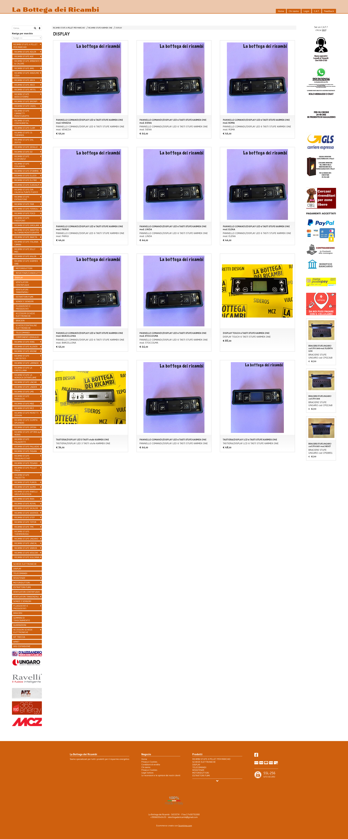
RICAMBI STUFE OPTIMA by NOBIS (27, 433)
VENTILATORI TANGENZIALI (22, 290)
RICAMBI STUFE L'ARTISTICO (21, 357)
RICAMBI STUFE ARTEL (25, 89)
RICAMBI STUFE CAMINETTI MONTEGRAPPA (21, 113)
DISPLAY (119, 28)
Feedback (329, 11)
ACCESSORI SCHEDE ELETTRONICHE (25, 314)
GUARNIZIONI (19, 625)
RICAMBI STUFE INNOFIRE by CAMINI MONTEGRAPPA (26, 231)
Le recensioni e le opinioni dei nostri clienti (160, 775)
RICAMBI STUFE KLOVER (26, 346)
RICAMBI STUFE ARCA (24, 80)
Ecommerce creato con (174, 825)
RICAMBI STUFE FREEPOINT (21, 219)
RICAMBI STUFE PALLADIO (26, 446)
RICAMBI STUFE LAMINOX (26, 363)
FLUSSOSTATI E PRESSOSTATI (23, 307)
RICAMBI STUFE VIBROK (25, 548)
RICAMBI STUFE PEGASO (26, 463)
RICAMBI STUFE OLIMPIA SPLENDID (26, 421)
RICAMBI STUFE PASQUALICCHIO (22, 457)
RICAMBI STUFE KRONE (25, 351)
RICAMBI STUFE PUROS (25, 482)
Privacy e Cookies (149, 761)
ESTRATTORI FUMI (24, 296)
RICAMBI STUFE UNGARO (26, 538)
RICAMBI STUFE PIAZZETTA (21, 476)
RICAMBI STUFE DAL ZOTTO (24, 141)
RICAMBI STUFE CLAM (24, 128)
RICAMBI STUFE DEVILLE (26, 147)
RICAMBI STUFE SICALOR (26, 508)
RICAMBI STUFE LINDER (25, 387)
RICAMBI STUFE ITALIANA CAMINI (26, 243)
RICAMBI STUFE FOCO (24, 213)
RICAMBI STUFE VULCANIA (26, 557)
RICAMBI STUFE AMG (24, 68)
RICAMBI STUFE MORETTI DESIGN (26, 414)
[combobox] (27, 38)
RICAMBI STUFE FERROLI (26, 208)
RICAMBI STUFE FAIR (24, 204)
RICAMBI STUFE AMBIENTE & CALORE (27, 62)
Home (281, 11)
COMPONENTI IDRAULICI (27, 337)
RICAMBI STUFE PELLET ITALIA (25, 469)
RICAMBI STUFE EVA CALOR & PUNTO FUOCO (26, 190)
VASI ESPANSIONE (21, 646)
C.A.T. (316, 11)
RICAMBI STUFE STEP (24, 517)
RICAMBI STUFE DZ (23, 151)
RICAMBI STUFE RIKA (24, 498)
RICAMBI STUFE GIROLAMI (26, 225)
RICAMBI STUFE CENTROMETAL (21, 121)
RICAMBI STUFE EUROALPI (26, 185)
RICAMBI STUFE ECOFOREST (21, 157)
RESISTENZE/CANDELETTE (28, 273)
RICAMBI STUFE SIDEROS (26, 512)
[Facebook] (256, 755)
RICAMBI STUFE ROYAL (25, 503)
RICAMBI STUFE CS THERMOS (23, 133)
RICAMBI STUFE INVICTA (25, 237)
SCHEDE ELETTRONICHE (25, 564)
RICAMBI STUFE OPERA (25, 427)
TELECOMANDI (23, 332)
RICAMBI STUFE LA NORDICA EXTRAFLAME (25, 376)
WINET (16, 641)
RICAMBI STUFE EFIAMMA (26, 171)
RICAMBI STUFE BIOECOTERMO (21, 95)
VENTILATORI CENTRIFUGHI (22, 283)
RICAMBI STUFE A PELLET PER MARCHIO (69, 28)
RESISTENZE (19, 578)
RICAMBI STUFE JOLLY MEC (24, 250)
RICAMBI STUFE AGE (24, 56)
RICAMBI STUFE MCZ (24, 408)
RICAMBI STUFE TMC (24, 526)
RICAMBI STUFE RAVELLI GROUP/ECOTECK (25, 492)
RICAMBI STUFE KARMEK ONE (100, 28)
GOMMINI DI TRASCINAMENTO (21, 619)
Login (306, 11)
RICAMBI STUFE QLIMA (25, 487)
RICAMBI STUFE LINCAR (25, 382)
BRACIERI (20, 320)
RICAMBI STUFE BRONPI (25, 101)
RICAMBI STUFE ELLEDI (25, 175)
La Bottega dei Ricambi (55, 9)
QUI (324, 30)
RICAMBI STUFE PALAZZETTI (21, 440)
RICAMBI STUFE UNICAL (25, 543)
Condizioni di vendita (150, 764)
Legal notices (147, 772)
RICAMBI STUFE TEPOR (25, 522)
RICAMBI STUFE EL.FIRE (25, 180)
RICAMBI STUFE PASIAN (25, 451)
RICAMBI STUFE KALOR (25, 256)
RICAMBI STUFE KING (24, 341)
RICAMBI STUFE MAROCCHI (21, 397)
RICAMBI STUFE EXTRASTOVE (21, 198)
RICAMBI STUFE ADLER (25, 51)
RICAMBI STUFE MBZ (24, 403)
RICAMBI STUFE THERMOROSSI (21, 532)
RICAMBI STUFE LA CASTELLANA (23, 369)
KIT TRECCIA (19, 637)
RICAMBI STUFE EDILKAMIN (21, 165)
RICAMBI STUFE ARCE (24, 84)
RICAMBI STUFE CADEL (25, 106)
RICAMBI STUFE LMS (24, 391)
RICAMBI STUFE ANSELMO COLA (26, 74)
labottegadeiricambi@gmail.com (183, 817)
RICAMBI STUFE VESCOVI (26, 552)
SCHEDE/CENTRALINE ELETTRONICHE (26, 326)
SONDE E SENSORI (25, 301)
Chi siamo (294, 11)
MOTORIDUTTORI (24, 268)
